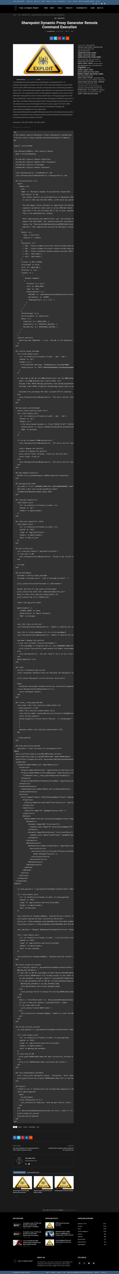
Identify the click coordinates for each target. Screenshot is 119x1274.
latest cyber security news (90, 74)
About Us (98, 1)
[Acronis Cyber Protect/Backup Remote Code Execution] (22, 1182)
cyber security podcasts (94, 59)
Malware (49, 1)
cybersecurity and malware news (86, 49)
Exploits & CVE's (26, 15)
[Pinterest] (59, 38)
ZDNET (80, 94)
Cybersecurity (97, 47)
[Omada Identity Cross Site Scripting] (64, 1182)
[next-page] (17, 1196)
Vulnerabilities (61, 1)
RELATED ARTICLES (19, 1172)
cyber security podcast (83, 59)
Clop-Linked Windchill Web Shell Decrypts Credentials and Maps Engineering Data (32, 1242)
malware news (101, 80)
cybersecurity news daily (89, 57)
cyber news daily (90, 45)
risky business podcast (83, 85)
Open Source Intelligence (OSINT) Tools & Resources (80, 1272)
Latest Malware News (99, 78)
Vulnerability (32, 1127)
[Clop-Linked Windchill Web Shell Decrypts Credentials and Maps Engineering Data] (17, 1243)
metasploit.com (45, 79)
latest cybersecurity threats (85, 76)
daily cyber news (85, 63)
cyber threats (98, 61)
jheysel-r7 (32, 79)
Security (54, 1)
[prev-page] (14, 1196)
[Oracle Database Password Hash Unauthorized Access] (49, 1242)
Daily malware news (97, 65)
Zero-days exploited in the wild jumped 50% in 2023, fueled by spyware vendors (26, 1149)
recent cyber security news (87, 82)
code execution (81, 45)
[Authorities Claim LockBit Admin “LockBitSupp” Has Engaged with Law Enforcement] (49, 1234)
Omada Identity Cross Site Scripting (64, 1190)
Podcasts (75, 1)
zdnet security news (90, 94)
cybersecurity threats (86, 61)
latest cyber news (85, 70)
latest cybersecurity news (88, 72)
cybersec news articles (85, 47)
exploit (20, 1127)
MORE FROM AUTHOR (33, 1172)
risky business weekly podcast (95, 85)
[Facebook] (51, 38)
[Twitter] (102, 3)
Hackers (43, 1)
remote (25, 1127)
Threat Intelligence (92, 90)
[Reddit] (99, 3)
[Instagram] (96, 3)
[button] (93, 3)
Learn (93, 8)
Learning (59, 1272)
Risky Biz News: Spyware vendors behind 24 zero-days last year (61, 1149)
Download (26, 127)
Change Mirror (18, 127)
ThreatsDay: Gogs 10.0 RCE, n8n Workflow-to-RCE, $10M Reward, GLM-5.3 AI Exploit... (32, 1233)
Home (46, 8)
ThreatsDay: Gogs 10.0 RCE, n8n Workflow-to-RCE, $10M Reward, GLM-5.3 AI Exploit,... (32, 1224)
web (38, 1127)
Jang (26, 79)
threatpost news (94, 91)
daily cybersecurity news (84, 65)
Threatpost (101, 90)
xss (100, 92)
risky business (81, 83)
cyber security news (87, 55)
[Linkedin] (63, 38)
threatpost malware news (84, 91)
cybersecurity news (87, 53)
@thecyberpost (70, 1210)
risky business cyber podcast (91, 83)
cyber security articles (84, 51)
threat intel (82, 90)
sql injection (81, 88)
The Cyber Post (51, 31)
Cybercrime (37, 1)
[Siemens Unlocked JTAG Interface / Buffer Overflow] (43, 1182)
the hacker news (98, 88)
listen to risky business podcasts (85, 79)
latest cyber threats (85, 78)
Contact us (103, 1272)
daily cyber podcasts (98, 63)
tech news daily (89, 88)
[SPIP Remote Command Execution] (49, 1225)
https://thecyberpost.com (31, 1160)
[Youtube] (104, 3)
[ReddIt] (67, 38)
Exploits (89, 67)
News (52, 8)
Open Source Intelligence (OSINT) (86, 1)
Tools (68, 1)
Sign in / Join (30, 1)
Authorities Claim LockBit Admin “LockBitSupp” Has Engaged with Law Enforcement (64, 1233)
